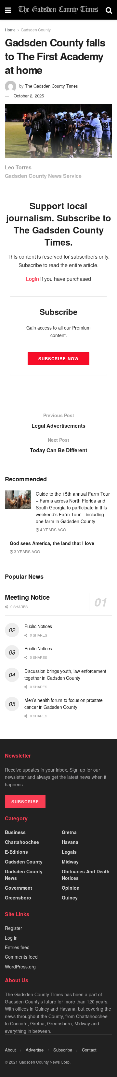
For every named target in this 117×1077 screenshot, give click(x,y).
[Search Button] (109, 10)
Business (15, 832)
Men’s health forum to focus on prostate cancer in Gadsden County (63, 703)
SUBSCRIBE (25, 801)
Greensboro (18, 897)
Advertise (35, 1050)
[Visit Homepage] (58, 10)
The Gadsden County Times (51, 86)
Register (13, 928)
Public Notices (38, 626)
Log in (11, 937)
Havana (70, 842)
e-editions (16, 851)
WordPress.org (20, 966)
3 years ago (26, 551)
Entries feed (17, 947)
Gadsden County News (24, 874)
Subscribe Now (58, 358)
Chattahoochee (22, 842)
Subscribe (62, 1050)
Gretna (69, 832)
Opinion (71, 887)
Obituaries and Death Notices (86, 874)
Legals (69, 851)
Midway (70, 861)
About (10, 1050)
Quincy (70, 897)
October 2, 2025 (29, 96)
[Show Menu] (8, 10)
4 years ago (52, 529)
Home (10, 29)
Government (18, 887)
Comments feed (21, 956)
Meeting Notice (27, 597)
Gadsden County (36, 29)
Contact (89, 1050)
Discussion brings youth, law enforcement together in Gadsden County (65, 674)
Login (32, 278)
